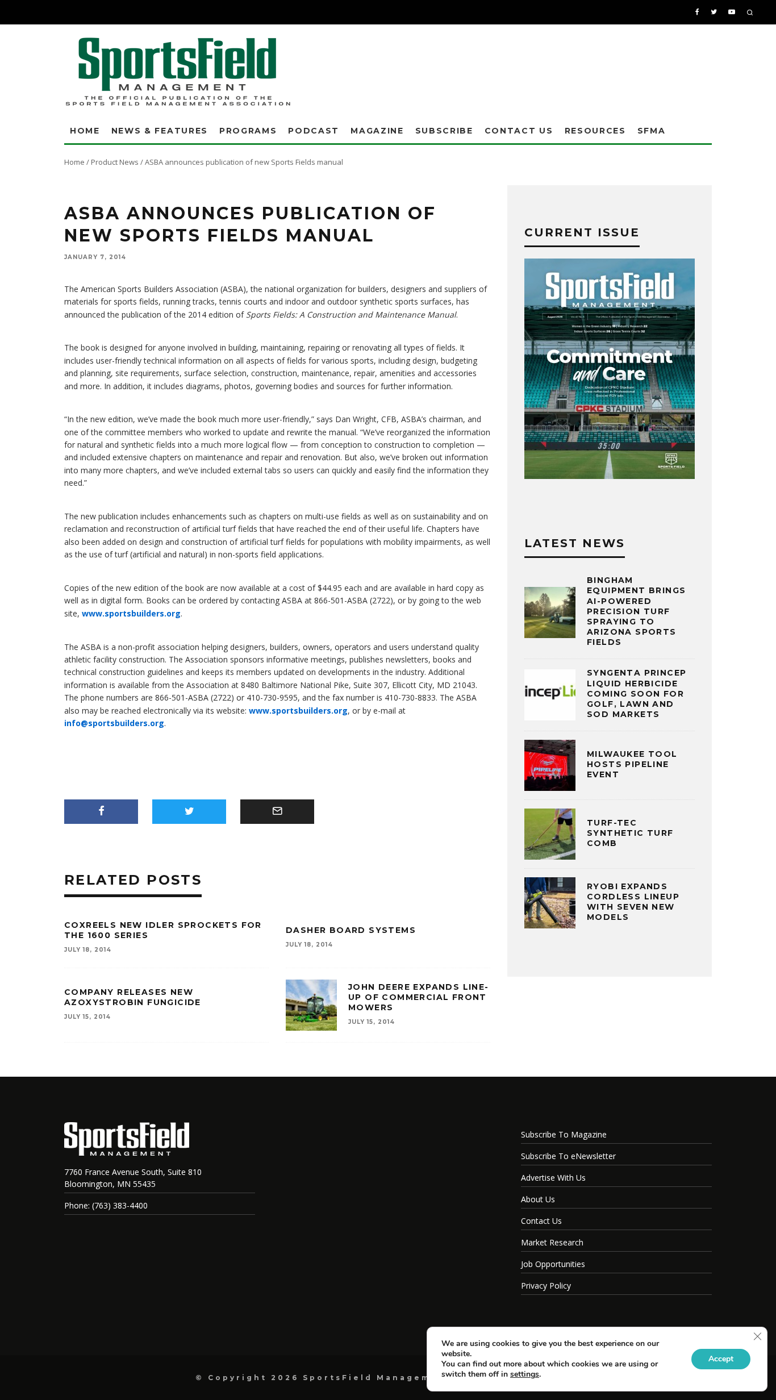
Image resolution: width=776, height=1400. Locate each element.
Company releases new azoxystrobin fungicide (132, 997)
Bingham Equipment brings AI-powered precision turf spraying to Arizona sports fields (636, 611)
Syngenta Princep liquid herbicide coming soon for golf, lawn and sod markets (636, 693)
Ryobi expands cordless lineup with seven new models (633, 902)
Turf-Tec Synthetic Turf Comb (630, 833)
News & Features (159, 131)
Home (85, 131)
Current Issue (582, 232)
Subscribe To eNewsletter (568, 1156)
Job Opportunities (553, 1264)
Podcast (313, 131)
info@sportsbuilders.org (114, 723)
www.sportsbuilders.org (131, 613)
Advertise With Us (553, 1177)
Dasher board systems (351, 930)
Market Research (552, 1242)
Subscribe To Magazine (564, 1134)
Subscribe (444, 131)
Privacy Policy (546, 1285)
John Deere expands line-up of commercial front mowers (418, 997)
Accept (720, 1358)
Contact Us (519, 131)
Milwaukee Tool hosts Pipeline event (632, 764)
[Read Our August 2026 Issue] (609, 370)
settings (524, 1374)
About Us (538, 1199)
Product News (115, 162)
